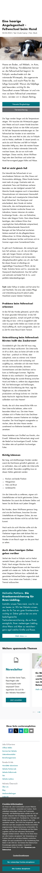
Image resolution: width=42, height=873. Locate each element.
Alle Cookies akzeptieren (21, 869)
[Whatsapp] (26, 730)
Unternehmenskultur (9, 754)
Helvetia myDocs (8, 779)
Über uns (5, 787)
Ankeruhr (5, 797)
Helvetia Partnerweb (9, 769)
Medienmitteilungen (9, 793)
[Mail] (31, 730)
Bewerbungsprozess (9, 757)
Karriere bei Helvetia (9, 751)
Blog (3, 790)
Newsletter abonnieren (10, 765)
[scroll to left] (35, 712)
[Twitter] (16, 730)
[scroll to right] (40, 712)
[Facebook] (10, 730)
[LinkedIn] (21, 730)
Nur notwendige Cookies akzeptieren (20, 862)
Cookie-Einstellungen (21, 855)
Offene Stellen (7, 747)
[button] (21, 104)
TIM (3, 775)
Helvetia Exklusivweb (9, 772)
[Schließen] (39, 800)
